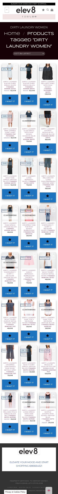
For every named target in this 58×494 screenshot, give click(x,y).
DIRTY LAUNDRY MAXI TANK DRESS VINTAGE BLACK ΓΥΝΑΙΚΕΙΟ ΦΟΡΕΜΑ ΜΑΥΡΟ (10, 180)
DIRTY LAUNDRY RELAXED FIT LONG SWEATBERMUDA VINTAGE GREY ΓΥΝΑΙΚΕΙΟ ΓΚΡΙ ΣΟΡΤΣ (48, 181)
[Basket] (52, 10)
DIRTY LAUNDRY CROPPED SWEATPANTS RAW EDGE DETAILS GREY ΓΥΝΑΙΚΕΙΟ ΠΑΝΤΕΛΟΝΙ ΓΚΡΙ (10, 368)
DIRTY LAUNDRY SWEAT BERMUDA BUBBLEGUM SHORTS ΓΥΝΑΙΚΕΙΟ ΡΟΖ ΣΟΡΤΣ (29, 276)
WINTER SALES (25, 487)
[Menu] (7, 10)
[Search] (48, 9)
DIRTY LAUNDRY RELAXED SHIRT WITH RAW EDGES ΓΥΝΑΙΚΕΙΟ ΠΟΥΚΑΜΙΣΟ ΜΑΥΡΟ (47, 87)
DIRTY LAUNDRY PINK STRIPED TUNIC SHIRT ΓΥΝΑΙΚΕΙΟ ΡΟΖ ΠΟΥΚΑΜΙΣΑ (10, 132)
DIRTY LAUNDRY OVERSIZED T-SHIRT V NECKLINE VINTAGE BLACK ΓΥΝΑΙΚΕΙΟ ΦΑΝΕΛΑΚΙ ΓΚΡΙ (10, 276)
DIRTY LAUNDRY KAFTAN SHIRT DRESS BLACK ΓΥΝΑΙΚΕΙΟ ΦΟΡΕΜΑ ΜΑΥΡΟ (29, 85)
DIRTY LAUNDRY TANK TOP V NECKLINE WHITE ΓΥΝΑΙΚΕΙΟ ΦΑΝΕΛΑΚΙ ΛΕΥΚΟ (29, 321)
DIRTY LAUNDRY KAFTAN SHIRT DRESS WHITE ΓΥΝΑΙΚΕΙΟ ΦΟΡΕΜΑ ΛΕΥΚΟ (10, 85)
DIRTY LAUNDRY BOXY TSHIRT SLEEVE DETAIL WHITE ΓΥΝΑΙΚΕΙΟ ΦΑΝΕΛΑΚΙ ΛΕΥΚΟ (48, 274)
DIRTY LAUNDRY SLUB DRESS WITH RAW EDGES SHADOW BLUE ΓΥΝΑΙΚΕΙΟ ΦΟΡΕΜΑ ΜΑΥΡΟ (29, 134)
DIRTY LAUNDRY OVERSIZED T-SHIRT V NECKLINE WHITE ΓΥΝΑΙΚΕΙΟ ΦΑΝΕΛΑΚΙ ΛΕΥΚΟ (48, 228)
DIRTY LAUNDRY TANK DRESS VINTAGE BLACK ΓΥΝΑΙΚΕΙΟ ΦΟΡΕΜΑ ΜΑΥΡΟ (10, 227)
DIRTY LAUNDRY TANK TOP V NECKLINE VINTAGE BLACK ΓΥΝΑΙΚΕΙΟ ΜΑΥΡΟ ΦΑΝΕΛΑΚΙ (47, 322)
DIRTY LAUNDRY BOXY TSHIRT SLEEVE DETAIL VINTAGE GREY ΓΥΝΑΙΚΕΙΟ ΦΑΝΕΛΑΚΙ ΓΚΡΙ (10, 322)
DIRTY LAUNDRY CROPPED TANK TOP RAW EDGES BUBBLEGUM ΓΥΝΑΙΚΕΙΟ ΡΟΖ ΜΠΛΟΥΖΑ (29, 228)
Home (12, 34)
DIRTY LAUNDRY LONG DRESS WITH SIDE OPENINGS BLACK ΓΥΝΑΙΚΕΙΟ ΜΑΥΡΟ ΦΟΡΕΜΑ (29, 415)
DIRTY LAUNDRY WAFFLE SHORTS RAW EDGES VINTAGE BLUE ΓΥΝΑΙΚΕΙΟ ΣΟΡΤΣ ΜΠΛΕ (48, 415)
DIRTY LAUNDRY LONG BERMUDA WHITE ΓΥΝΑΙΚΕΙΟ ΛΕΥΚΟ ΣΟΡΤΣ (29, 180)
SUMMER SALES (38, 487)
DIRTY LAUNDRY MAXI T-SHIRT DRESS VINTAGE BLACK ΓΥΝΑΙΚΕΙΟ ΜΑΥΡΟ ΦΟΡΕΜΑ (29, 366)
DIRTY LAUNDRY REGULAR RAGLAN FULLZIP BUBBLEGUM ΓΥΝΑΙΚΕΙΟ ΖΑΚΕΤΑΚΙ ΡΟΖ (48, 367)
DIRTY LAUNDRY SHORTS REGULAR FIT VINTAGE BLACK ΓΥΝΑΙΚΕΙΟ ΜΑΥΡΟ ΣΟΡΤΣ (47, 133)
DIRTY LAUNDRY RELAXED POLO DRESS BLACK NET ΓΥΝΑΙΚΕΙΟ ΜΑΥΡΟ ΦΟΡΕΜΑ (10, 414)
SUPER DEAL (12, 487)
